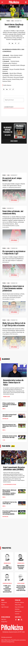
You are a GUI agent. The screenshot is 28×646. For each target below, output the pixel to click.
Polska (8, 20)
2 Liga (12, 20)
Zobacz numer (14, 141)
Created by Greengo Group (7, 641)
